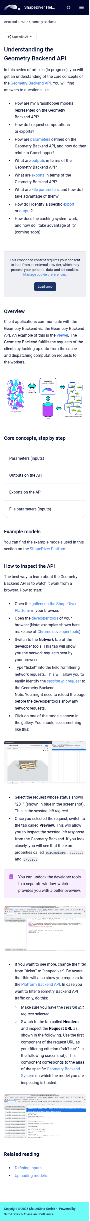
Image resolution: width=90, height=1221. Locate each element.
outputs (38, 160)
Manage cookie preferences (44, 274)
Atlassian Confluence (39, 1214)
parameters (40, 139)
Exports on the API (25, 492)
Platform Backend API (40, 984)
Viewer (62, 335)
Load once (45, 286)
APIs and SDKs (15, 22)
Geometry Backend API (30, 83)
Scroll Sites (12, 1214)
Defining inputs (28, 1168)
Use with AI (20, 37)
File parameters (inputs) (30, 509)
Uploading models (31, 1175)
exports (38, 175)
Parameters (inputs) (26, 458)
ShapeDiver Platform (48, 548)
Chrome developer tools (58, 631)
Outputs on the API (25, 475)
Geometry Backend (42, 22)
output (25, 211)
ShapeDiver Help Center (40, 7)
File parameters (45, 189)
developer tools (45, 618)
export (68, 204)
